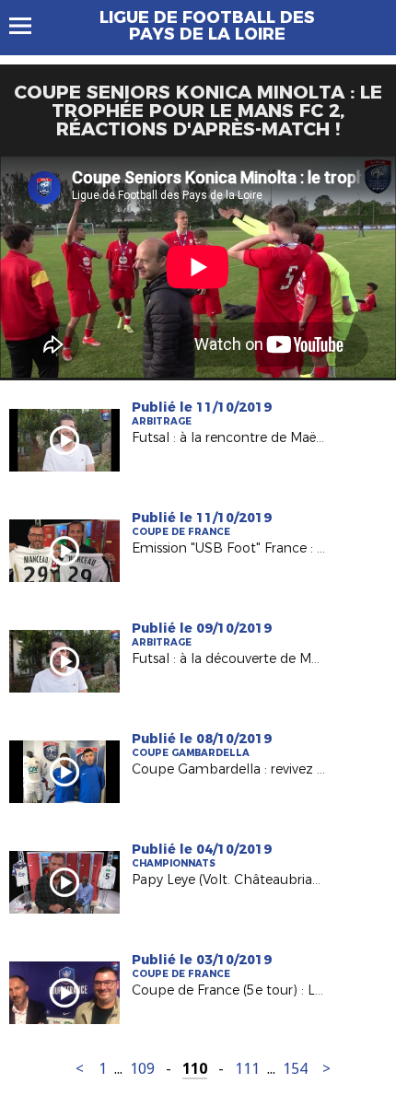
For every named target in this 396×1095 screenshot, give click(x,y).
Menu (29, 26)
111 (247, 1069)
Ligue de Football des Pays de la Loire (207, 25)
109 (142, 1069)
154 (295, 1069)
